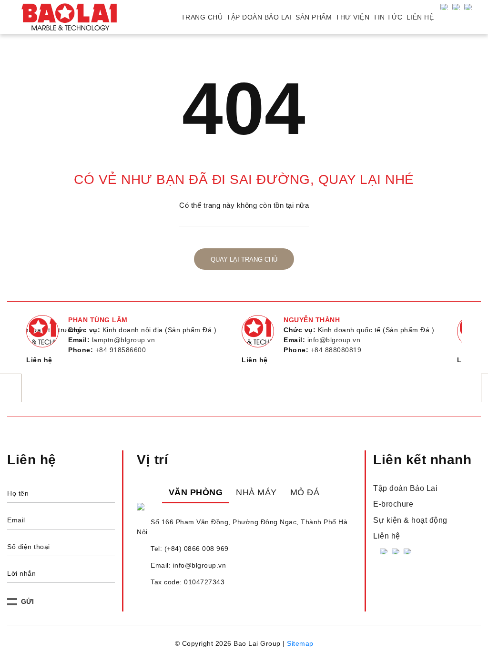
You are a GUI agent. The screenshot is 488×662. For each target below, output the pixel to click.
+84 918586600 (120, 350)
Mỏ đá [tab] (305, 492)
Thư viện (352, 17)
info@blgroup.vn (334, 340)
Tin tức (388, 17)
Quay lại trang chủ (244, 259)
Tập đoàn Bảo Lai (405, 488)
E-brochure (393, 504)
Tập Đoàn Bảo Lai (259, 17)
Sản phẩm (313, 17)
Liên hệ (420, 17)
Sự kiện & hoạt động (410, 520)
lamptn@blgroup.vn (123, 340)
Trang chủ (202, 17)
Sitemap (300, 643)
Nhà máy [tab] (256, 492)
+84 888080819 (336, 350)
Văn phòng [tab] (196, 492)
